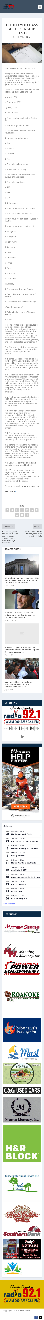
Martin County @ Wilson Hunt (24, 848)
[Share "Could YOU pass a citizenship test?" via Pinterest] (26, 510)
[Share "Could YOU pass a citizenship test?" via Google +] (17, 510)
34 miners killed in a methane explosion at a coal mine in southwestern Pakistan (18, 684)
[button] (22, 737)
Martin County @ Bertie (21, 834)
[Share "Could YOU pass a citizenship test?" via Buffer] (36, 510)
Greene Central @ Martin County (25, 877)
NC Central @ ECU (19, 898)
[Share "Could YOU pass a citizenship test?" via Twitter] (12, 510)
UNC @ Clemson (18, 884)
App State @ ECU (19, 870)
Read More (10, 491)
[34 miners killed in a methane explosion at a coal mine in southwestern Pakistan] (22, 668)
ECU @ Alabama (18, 855)
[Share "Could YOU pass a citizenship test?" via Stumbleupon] (17, 515)
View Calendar (9, 904)
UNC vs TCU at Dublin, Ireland (24, 841)
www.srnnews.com (30, 486)
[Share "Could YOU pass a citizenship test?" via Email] (22, 515)
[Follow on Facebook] (36, 1317)
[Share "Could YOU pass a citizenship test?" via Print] (26, 515)
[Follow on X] (40, 1317)
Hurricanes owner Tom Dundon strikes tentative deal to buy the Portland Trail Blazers (20, 615)
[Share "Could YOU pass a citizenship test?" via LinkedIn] (31, 510)
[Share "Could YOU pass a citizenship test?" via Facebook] (7, 510)
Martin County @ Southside (23, 863)
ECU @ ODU (16, 891)
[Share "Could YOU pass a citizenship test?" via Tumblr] (22, 510)
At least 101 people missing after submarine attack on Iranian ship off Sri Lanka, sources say (22, 649)
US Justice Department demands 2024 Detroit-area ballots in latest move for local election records (22, 580)
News (28, 37)
